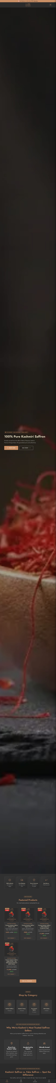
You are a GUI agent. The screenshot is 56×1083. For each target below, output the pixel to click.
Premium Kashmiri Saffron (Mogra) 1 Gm (12, 926)
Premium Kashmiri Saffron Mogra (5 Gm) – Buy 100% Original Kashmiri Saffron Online (12, 962)
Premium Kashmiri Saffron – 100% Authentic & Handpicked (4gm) (44, 927)
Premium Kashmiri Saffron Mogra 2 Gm (28, 926)
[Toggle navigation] (50, 4)
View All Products (27, 981)
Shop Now (36, 1)
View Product (11, 938)
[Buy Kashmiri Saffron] (28, 5)
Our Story (25, 448)
